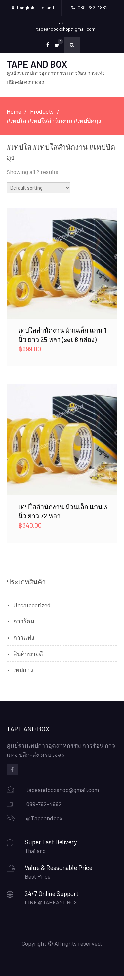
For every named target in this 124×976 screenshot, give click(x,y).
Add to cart (62, 263)
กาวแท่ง (23, 637)
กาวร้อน (23, 621)
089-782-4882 (44, 803)
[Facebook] (12, 769)
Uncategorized (32, 605)
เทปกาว (23, 669)
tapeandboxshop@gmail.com (62, 789)
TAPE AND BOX (37, 64)
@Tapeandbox (44, 818)
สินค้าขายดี (28, 653)
